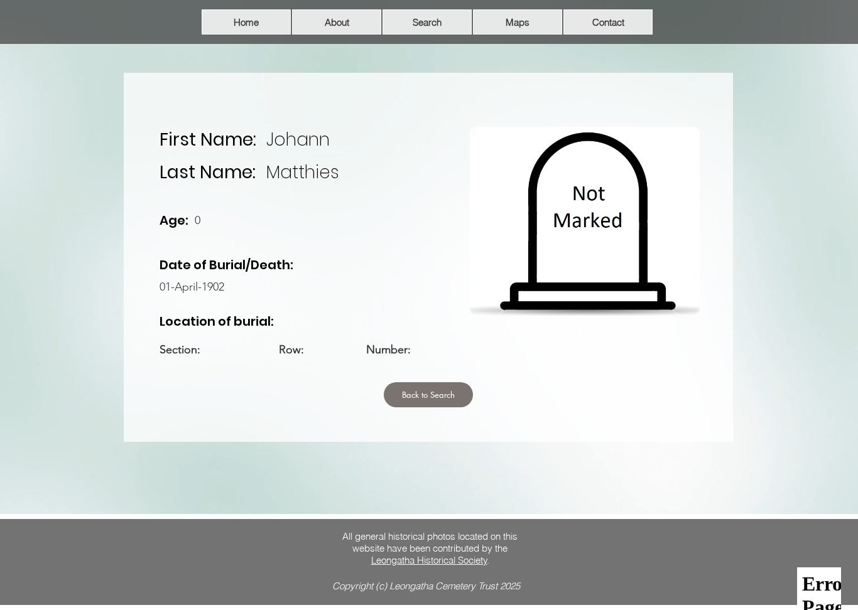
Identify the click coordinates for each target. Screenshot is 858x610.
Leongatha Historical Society (429, 560)
